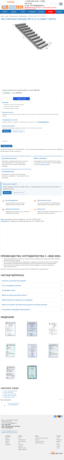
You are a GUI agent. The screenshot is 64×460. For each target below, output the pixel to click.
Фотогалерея (8, 444)
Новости (7, 438)
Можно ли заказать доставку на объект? (14, 295)
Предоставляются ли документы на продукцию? (17, 300)
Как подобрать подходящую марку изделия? (16, 309)
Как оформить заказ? (8, 290)
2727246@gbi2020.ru (43, 122)
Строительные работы (39, 441)
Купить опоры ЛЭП (8, 392)
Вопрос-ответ (59, 439)
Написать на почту (18, 131)
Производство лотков (9, 397)
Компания (8, 436)
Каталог (6, 16)
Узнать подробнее (44, 164)
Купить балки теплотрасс (10, 395)
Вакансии (7, 441)
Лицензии (7, 443)
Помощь (59, 436)
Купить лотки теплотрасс (10, 394)
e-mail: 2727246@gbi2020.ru (35, 5)
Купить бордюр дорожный (10, 391)
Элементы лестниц (13, 16)
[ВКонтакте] (55, 416)
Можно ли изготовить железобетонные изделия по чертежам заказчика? (24, 305)
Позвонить (7, 131)
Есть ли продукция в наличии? (11, 285)
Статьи (58, 438)
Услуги (36, 436)
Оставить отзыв (6, 146)
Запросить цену (21, 98)
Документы (7, 439)
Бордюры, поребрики (22, 449)
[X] (59, 416)
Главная (2, 16)
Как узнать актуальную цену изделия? (14, 281)
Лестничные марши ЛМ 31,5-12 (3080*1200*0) (13, 404)
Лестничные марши (23, 16)
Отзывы (5, 141)
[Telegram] (61, 416)
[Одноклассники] (57, 416)
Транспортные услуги (39, 443)
